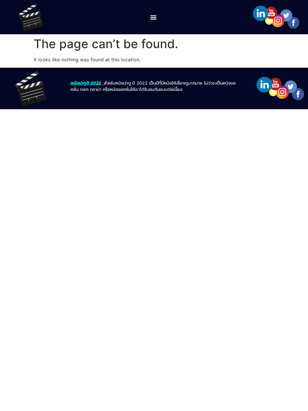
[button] (154, 17)
